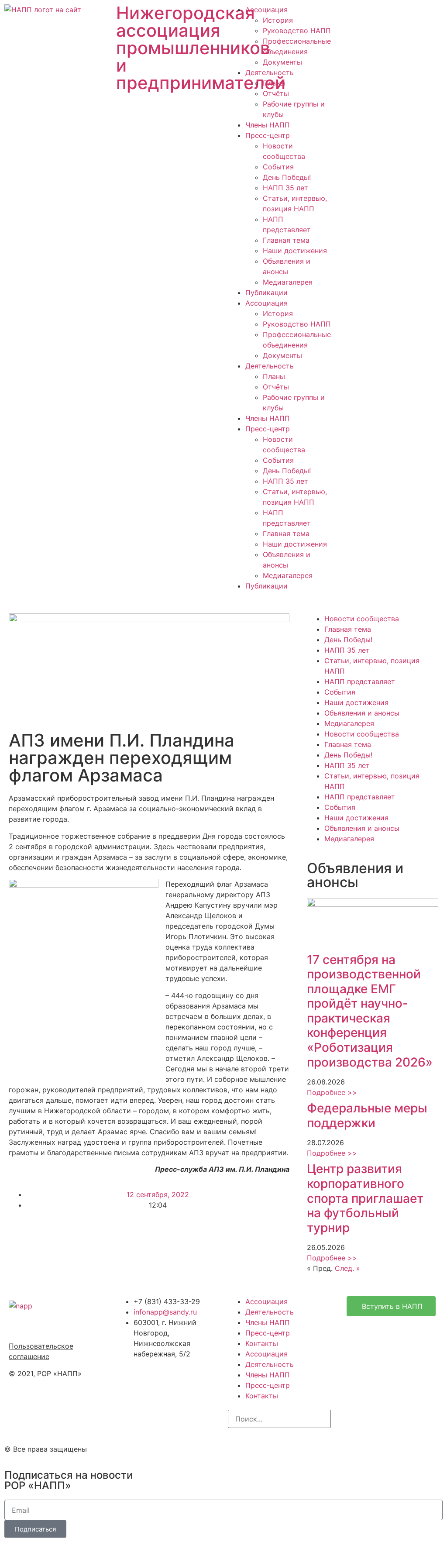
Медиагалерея (288, 282)
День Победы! (287, 177)
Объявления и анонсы (361, 713)
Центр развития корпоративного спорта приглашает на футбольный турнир (365, 1198)
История (278, 20)
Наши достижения (295, 250)
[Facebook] (263, 1448)
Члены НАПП (267, 124)
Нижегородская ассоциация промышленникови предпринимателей (200, 47)
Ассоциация (266, 9)
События (278, 166)
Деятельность (269, 72)
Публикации (266, 292)
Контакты (261, 1343)
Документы (282, 62)
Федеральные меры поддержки (367, 1115)
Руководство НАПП (297, 30)
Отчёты (276, 93)
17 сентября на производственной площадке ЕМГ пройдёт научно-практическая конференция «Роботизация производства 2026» (370, 1011)
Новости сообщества (361, 618)
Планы (274, 83)
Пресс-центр (267, 135)
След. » (347, 1268)
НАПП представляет (359, 681)
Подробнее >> (332, 1092)
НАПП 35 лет (285, 187)
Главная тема (286, 240)
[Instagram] (239, 1448)
